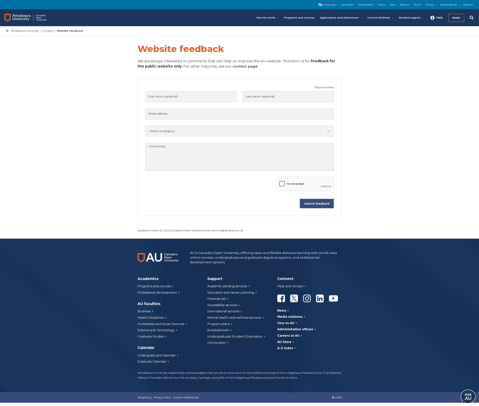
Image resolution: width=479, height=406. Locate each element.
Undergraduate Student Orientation (235, 336)
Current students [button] (378, 17)
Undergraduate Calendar (157, 355)
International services (223, 311)
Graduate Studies (151, 336)
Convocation (347, 4)
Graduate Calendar (152, 361)
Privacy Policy (162, 397)
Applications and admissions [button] (339, 17)
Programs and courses (154, 286)
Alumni (418, 4)
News (392, 4)
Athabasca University (25, 31)
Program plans (218, 324)
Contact (47, 31)
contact (245, 66)
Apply (456, 17)
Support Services (448, 4)
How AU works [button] (265, 17)
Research (404, 4)
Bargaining (144, 397)
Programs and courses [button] (299, 17)
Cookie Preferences (186, 397)
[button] (436, 17)
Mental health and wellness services (234, 317)
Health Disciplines (151, 317)
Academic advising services (227, 286)
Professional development (157, 292)
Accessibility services (222, 305)
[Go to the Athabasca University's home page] (28, 17)
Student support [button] (409, 17)
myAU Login (330, 4)
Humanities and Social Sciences (161, 324)
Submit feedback (316, 203)
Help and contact (290, 286)
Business (144, 311)
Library (381, 4)
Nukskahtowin (365, 4)
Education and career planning (230, 292)
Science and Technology (156, 330)
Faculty (430, 4)
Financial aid (216, 299)
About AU (468, 4)
